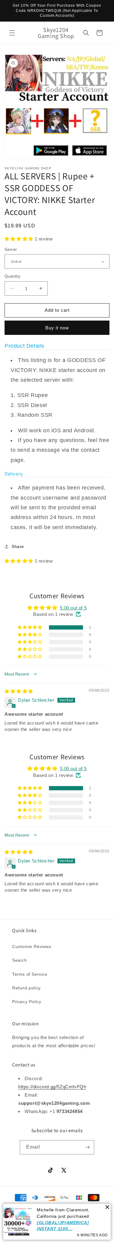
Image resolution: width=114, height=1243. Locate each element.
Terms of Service (29, 974)
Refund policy (26, 987)
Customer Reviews (31, 946)
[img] (19, 691)
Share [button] (18, 546)
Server (11, 249)
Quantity (12, 276)
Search (19, 960)
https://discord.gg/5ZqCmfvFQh (52, 1086)
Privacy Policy (26, 1001)
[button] (12, 33)
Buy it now (57, 327)
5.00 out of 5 (73, 607)
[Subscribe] (87, 1147)
